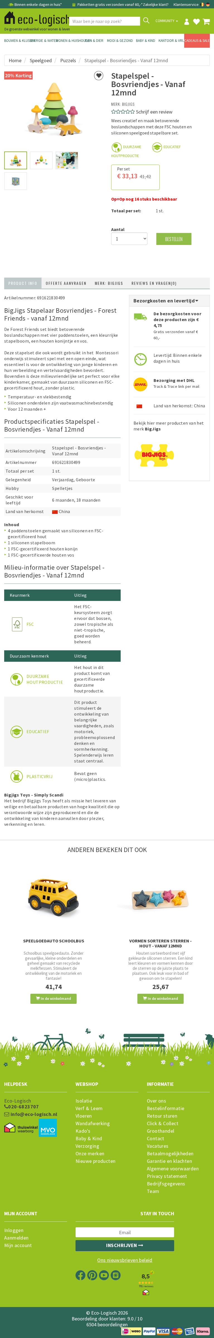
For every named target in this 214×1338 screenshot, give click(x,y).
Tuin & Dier (94, 40)
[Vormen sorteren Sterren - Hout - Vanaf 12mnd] (160, 897)
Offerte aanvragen (66, 283)
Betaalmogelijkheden (170, 1154)
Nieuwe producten (95, 1161)
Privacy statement (167, 1176)
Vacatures (158, 1146)
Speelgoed (41, 60)
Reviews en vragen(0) (154, 283)
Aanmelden (16, 1238)
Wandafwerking (93, 1123)
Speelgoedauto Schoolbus (53, 941)
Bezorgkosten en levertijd (164, 300)
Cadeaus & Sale (197, 40)
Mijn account (18, 1245)
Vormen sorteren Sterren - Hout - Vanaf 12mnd (160, 943)
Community (165, 20)
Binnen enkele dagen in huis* (38, 4)
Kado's (83, 1131)
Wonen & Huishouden (68, 40)
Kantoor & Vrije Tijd (171, 40)
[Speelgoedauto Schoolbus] (53, 897)
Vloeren (84, 1116)
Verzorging (87, 1146)
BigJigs (128, 104)
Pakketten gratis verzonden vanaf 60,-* (110, 4)
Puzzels (68, 60)
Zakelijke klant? (156, 4)
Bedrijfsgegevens (166, 1184)
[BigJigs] (154, 453)
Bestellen (174, 238)
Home (15, 60)
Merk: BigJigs (109, 283)
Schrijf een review (154, 112)
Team (153, 1191)
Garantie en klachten (169, 1161)
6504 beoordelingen (107, 1324)
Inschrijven (122, 1245)
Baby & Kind (145, 40)
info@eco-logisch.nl (33, 1114)
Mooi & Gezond (120, 40)
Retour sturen (162, 1116)
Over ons (156, 1101)
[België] (202, 4)
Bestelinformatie (165, 1108)
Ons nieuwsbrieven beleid (124, 1260)
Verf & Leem (89, 1108)
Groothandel (160, 1131)
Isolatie (84, 1101)
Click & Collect (162, 1123)
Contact (155, 1138)
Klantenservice (186, 4)
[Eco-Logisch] (35, 18)
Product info (22, 283)
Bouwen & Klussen (17, 40)
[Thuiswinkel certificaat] (21, 1128)
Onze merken (90, 1154)
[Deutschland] (208, 4)
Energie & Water (42, 40)
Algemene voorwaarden (173, 1169)
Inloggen (13, 1230)
